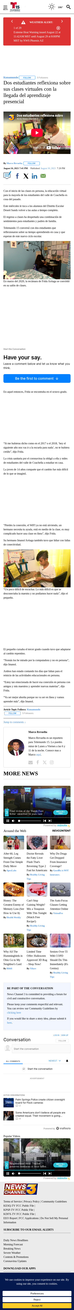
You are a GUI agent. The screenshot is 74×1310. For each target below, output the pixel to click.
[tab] (13, 1061)
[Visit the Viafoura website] (63, 1128)
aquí (38, 754)
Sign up (64, 1035)
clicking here (14, 1012)
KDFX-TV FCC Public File (18, 1214)
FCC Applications (29, 1218)
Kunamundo (33, 709)
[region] (37, 1082)
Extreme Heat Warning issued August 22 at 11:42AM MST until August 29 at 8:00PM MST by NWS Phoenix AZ (37, 36)
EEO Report (10, 1218)
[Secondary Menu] (7, 7)
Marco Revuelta (14, 163)
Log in (56, 1035)
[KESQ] (17, 7)
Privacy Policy (32, 1201)
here (9, 1022)
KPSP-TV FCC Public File (18, 1209)
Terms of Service (12, 1201)
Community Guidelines (54, 1201)
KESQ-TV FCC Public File (18, 1205)
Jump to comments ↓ (14, 722)
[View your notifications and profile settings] (67, 1060)
